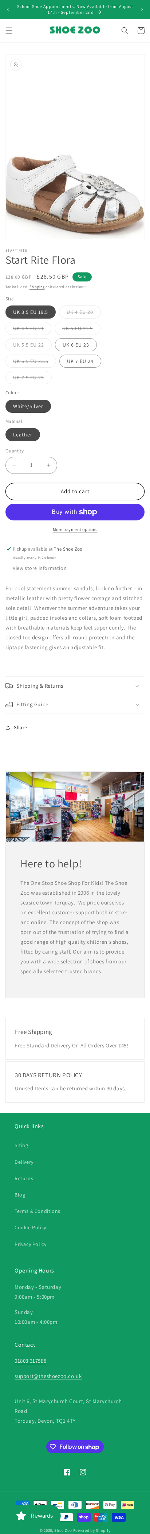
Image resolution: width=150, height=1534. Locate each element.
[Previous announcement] (8, 9)
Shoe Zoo (63, 1530)
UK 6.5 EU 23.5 (34, 362)
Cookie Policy (30, 1227)
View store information (40, 568)
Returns (24, 1178)
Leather (22, 434)
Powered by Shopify (92, 1530)
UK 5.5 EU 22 (32, 346)
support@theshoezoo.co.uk (48, 1376)
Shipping (37, 286)
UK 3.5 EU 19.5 (30, 312)
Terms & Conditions (37, 1211)
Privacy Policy (30, 1244)
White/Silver (28, 406)
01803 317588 (30, 1360)
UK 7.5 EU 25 (32, 379)
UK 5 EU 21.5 (81, 330)
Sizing (21, 1145)
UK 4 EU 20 (84, 313)
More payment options (75, 529)
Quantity (14, 451)
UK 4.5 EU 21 (32, 330)
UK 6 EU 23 (76, 344)
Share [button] (20, 727)
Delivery (24, 1162)
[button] (9, 31)
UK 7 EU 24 (80, 361)
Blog (20, 1194)
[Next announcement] (142, 9)
